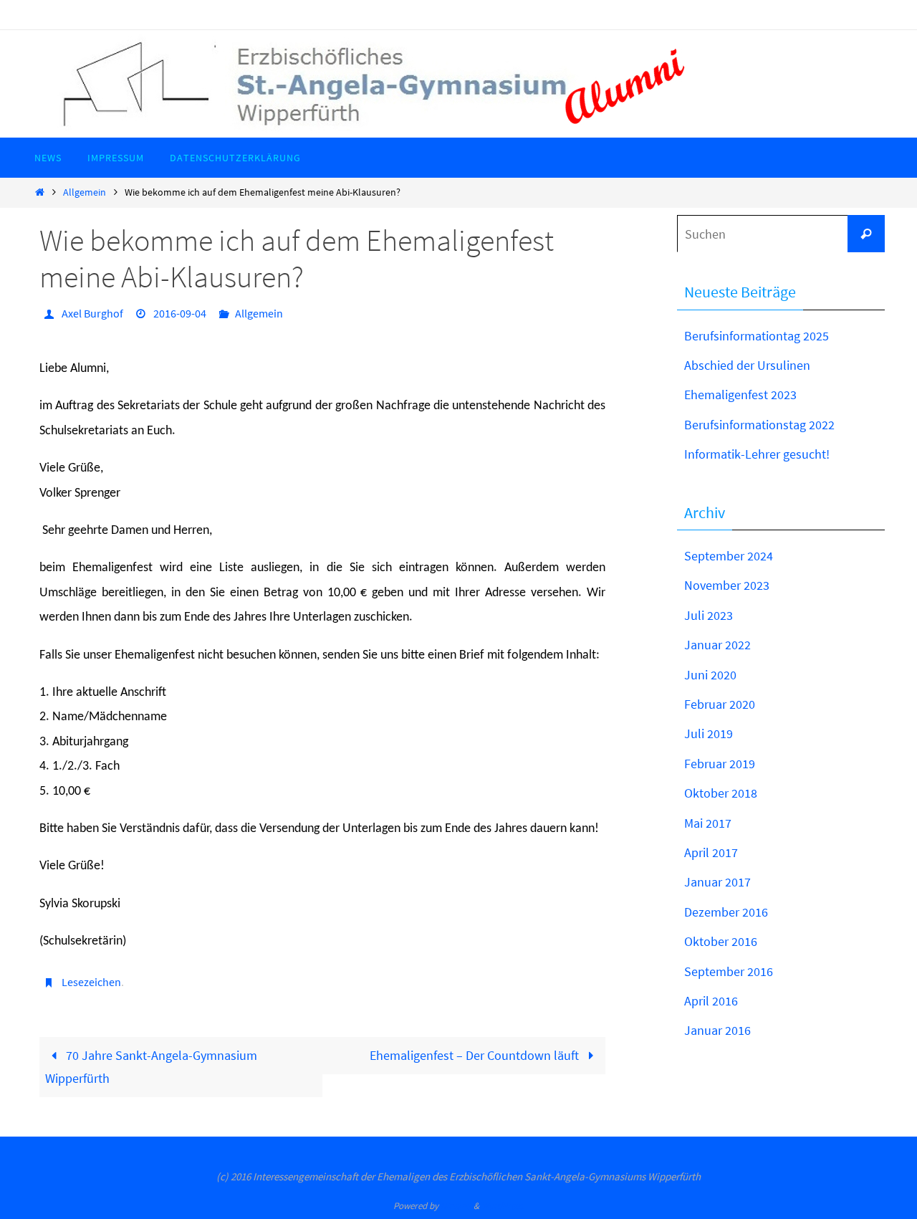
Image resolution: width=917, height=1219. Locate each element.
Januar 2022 (717, 644)
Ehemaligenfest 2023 (740, 394)
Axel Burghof (92, 313)
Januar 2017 (717, 882)
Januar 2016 (717, 1030)
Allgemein (84, 192)
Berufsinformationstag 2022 (759, 424)
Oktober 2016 (720, 941)
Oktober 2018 (720, 793)
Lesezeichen (91, 982)
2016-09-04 (179, 313)
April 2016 (711, 1001)
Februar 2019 (719, 763)
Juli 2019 (708, 733)
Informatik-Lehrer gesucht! (757, 454)
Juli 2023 (708, 615)
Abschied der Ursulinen (747, 365)
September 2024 (728, 556)
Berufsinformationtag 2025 (756, 336)
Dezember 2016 (726, 912)
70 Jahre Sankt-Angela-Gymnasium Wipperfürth (151, 1066)
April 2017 (711, 852)
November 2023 (726, 585)
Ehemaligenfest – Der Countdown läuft (476, 1055)
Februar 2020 (719, 704)
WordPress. (502, 1206)
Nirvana (456, 1206)
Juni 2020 (710, 674)
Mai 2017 (707, 823)
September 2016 (728, 971)
